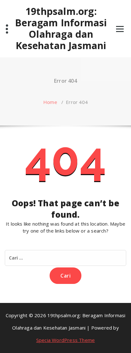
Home (50, 102)
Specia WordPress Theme (65, 340)
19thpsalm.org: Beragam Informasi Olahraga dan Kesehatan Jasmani (61, 28)
